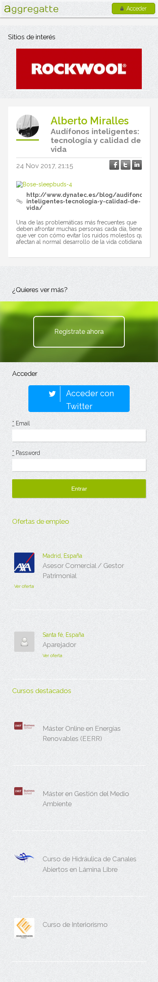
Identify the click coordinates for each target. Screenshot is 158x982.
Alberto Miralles (90, 121)
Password (26, 453)
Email (21, 423)
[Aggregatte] (31, 9)
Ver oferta (24, 586)
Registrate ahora (79, 331)
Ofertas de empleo (40, 521)
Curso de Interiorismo (75, 924)
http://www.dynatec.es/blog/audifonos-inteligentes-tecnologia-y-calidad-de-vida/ (87, 201)
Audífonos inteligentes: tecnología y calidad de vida (96, 140)
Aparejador (59, 644)
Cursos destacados (41, 691)
